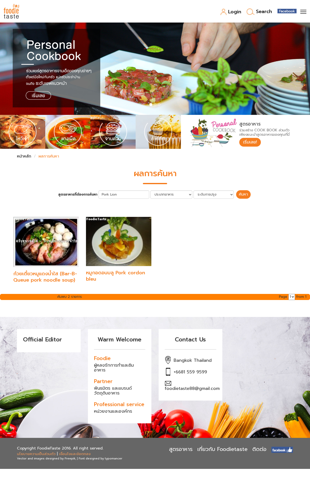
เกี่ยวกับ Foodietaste (222, 449)
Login (234, 12)
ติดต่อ (259, 449)
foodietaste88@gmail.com (192, 388)
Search (264, 11)
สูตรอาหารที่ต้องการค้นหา (77, 194)
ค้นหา (243, 194)
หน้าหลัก (24, 156)
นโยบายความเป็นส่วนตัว (36, 454)
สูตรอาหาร (181, 449)
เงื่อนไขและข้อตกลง (75, 454)
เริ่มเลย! (250, 142)
